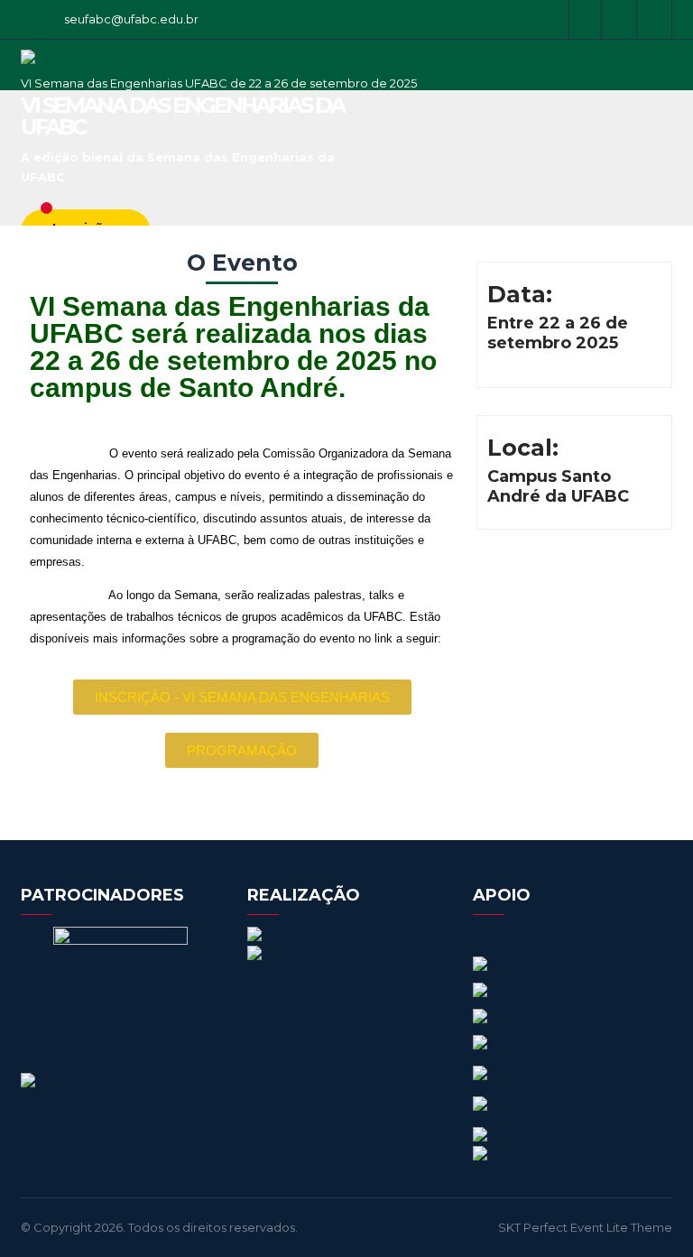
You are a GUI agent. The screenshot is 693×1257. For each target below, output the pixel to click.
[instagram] (621, 19)
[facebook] (585, 19)
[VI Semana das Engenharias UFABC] (28, 68)
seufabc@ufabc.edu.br (131, 19)
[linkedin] (656, 19)
